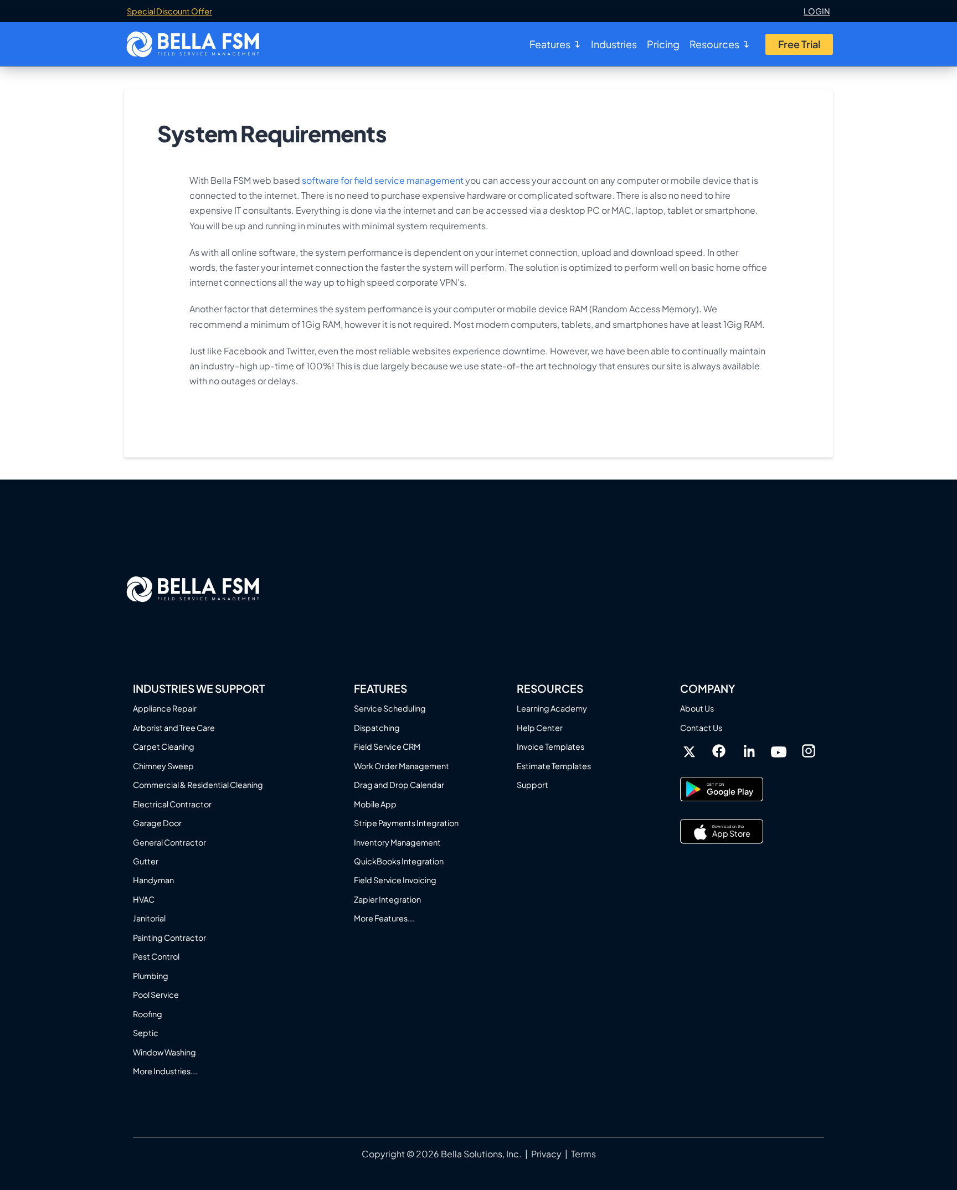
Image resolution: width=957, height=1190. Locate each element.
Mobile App (375, 804)
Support (532, 785)
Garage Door (157, 823)
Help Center (540, 728)
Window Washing (164, 1052)
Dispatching (377, 728)
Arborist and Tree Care (174, 728)
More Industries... (165, 1071)
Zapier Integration (387, 899)
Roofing (147, 1014)
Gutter (145, 861)
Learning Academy (552, 708)
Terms (583, 1154)
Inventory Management (397, 842)
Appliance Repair (165, 708)
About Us (697, 708)
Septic (145, 1033)
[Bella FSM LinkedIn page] (749, 752)
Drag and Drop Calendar (399, 785)
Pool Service (156, 995)
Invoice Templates (550, 746)
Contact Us (701, 728)
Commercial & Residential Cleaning (198, 785)
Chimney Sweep (163, 766)
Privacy (546, 1154)
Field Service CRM (387, 746)
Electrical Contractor (172, 804)
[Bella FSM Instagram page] (808, 751)
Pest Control (156, 956)
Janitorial (149, 918)
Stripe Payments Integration (406, 823)
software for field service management (383, 180)
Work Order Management (401, 766)
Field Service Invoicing (395, 880)
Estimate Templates (554, 766)
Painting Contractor (169, 937)
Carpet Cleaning (163, 746)
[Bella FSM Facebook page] (719, 751)
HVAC (144, 899)
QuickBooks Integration (399, 861)
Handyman (153, 880)
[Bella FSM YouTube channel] (779, 751)
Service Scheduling (390, 708)
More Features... (384, 918)
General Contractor (169, 842)
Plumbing (150, 976)
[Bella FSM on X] (689, 752)
